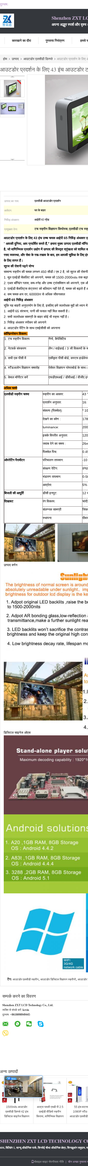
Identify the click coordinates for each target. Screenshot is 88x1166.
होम (5, 58)
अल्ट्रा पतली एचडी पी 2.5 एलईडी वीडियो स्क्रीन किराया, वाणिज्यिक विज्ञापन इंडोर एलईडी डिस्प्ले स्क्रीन (50, 1114)
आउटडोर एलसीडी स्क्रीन (25, 979)
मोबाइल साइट (41, 1161)
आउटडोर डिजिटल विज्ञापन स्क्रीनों (58, 979)
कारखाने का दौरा (21, 40)
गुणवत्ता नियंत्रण (55, 40)
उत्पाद (15, 58)
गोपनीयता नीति (56, 1161)
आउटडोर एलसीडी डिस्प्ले (38, 58)
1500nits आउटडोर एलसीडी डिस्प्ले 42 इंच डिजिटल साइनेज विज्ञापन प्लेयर (16, 1114)
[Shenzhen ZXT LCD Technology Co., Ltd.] (26, 21)
